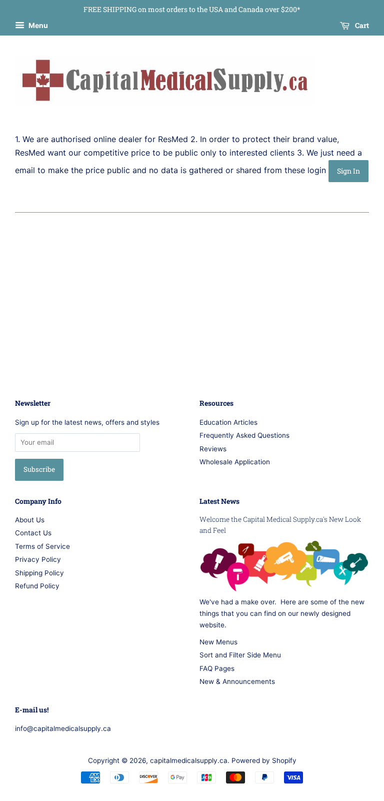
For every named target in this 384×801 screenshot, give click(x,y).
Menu (37, 25)
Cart (361, 25)
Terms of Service (42, 546)
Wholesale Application (235, 462)
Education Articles (229, 422)
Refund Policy (37, 586)
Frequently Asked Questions (245, 435)
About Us (29, 520)
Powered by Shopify (264, 760)
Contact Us (33, 533)
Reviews (213, 449)
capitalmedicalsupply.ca (189, 760)
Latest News (220, 501)
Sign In (348, 171)
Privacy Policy (38, 559)
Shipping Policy (39, 573)
